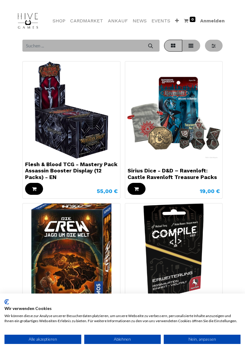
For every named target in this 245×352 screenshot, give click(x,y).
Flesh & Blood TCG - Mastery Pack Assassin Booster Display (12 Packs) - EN (71, 170)
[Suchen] (150, 46)
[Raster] (173, 46)
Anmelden (212, 21)
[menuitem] (59, 21)
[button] (177, 21)
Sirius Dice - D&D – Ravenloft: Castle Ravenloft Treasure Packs (172, 173)
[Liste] (191, 46)
